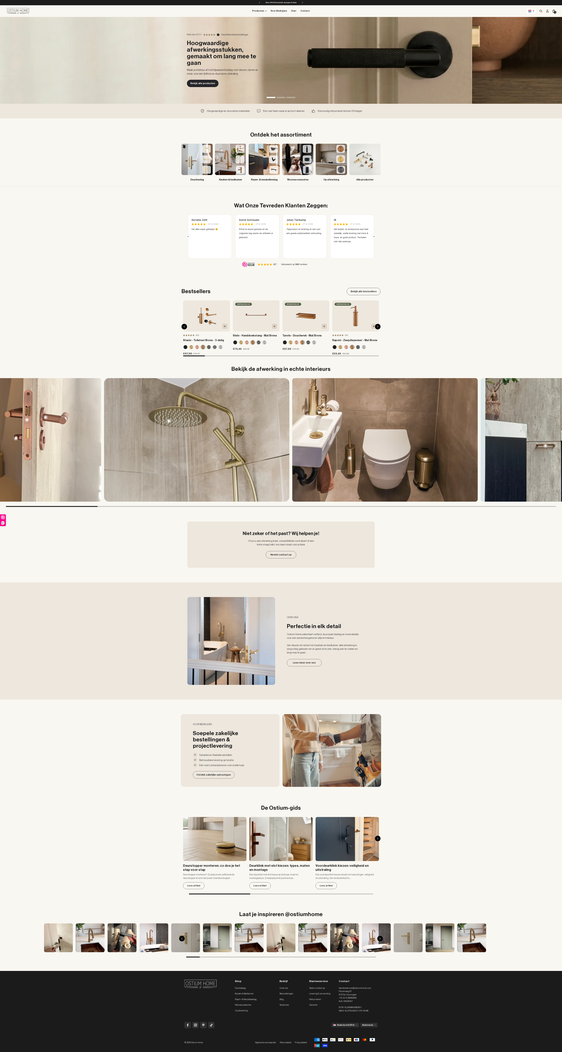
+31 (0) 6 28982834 (348, 998)
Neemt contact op (281, 555)
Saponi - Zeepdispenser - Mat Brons (354, 340)
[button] (531, 11)
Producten (258, 11)
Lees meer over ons (304, 663)
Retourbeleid (285, 1043)
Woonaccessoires (243, 1005)
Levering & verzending (319, 994)
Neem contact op (317, 988)
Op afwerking (241, 1011)
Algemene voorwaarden (265, 1043)
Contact (305, 11)
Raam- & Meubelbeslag (246, 999)
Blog (282, 999)
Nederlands (367, 1025)
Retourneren (315, 999)
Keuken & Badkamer (244, 994)
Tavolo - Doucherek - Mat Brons (302, 335)
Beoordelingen (286, 994)
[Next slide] (554, 439)
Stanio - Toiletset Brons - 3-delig (203, 340)
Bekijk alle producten (202, 83)
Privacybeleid (301, 1043)
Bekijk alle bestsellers (364, 291)
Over (293, 11)
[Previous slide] (7, 439)
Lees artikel (193, 886)
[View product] (45, 417)
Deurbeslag (240, 988)
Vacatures (284, 1005)
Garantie (313, 1005)
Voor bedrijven (279, 11)
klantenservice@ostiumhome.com (355, 988)
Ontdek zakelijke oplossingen (213, 775)
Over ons (284, 988)
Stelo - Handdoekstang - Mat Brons (255, 335)
